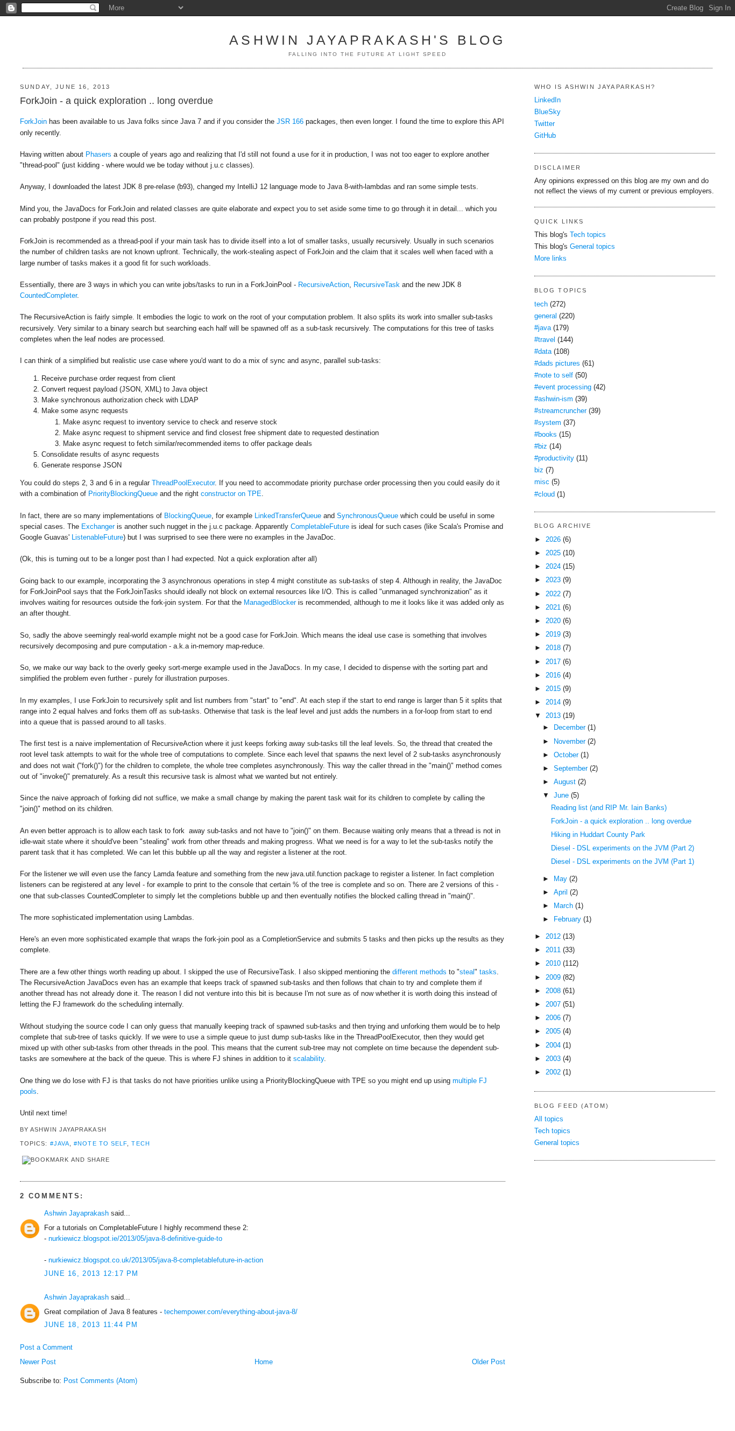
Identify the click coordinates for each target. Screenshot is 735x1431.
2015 (553, 689)
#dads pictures (557, 363)
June (561, 795)
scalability (308, 1059)
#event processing (562, 387)
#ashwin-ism (553, 399)
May (560, 879)
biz (538, 470)
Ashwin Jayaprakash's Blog (367, 39)
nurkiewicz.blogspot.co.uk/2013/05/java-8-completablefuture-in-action (155, 1260)
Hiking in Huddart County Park (598, 835)
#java (59, 1143)
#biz (540, 446)
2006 (553, 1018)
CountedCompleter (48, 295)
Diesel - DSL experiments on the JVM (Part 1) (622, 861)
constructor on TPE (231, 494)
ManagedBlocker (270, 602)
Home (264, 1362)
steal (467, 972)
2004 (553, 1045)
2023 (553, 580)
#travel (544, 340)
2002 (553, 1072)
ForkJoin (33, 121)
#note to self (100, 1143)
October (566, 755)
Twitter (544, 124)
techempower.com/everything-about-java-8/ (231, 1312)
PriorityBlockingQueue (123, 494)
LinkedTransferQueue (288, 516)
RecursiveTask (377, 285)
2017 (553, 662)
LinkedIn (547, 100)
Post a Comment (46, 1347)
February (567, 919)
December (569, 727)
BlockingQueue (187, 516)
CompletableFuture (320, 526)
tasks (488, 972)
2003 (553, 1059)
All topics (548, 1119)
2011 (553, 950)
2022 (553, 594)
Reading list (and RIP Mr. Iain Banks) (609, 808)
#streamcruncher (560, 411)
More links (550, 258)
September (571, 768)
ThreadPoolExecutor (183, 483)
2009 (553, 977)
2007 (553, 1004)
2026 (553, 539)
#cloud (544, 494)
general (545, 316)
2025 (553, 553)
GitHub (545, 135)
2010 (553, 963)
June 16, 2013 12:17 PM (91, 1274)
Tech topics (588, 235)
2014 (553, 702)
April (561, 892)
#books (545, 434)
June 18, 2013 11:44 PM (91, 1325)
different (405, 972)
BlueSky (547, 112)
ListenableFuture (97, 537)
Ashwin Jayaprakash (76, 1213)
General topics (592, 246)
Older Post (488, 1362)
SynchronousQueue (367, 516)
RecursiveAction (323, 285)
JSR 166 (290, 121)
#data (543, 351)
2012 (553, 936)
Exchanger (98, 526)
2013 (553, 716)
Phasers (98, 154)
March (563, 906)
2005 (553, 1031)
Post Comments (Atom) (100, 1381)
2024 (553, 566)
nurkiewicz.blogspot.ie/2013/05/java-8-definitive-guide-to (135, 1238)
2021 (553, 607)
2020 (553, 621)
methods (433, 972)
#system (547, 423)
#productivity (554, 458)
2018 (553, 648)
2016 (553, 675)
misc (541, 482)
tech (140, 1143)
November (569, 741)
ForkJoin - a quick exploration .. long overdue (116, 100)
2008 (553, 991)
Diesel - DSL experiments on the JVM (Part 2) (622, 848)
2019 (553, 634)
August (565, 782)
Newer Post (38, 1362)
